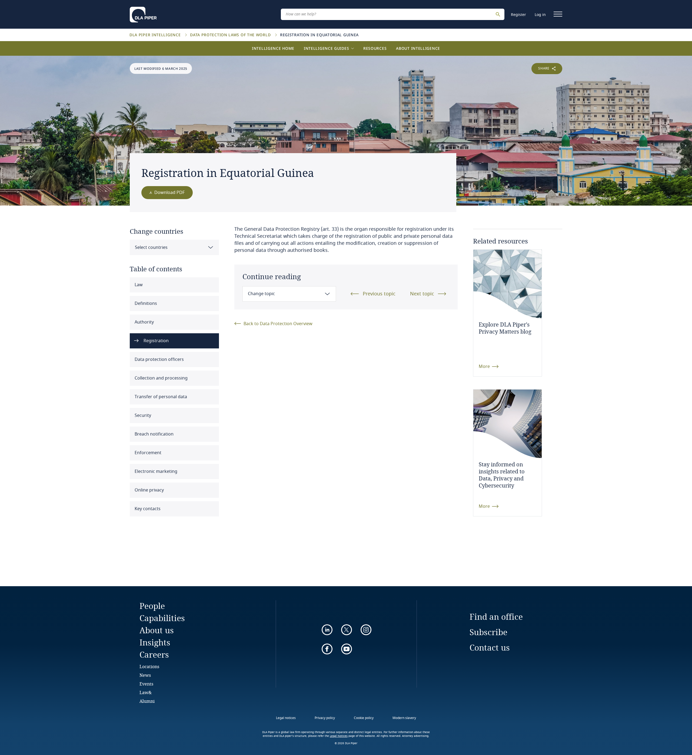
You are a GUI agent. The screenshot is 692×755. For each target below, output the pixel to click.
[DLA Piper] (143, 13)
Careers (154, 654)
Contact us (490, 647)
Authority (144, 322)
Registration (155, 341)
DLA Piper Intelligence (155, 34)
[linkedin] (327, 629)
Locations (149, 666)
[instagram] (366, 629)
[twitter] (346, 629)
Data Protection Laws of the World (231, 34)
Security (142, 415)
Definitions (145, 303)
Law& (145, 692)
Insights (154, 642)
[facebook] (327, 649)
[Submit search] (498, 14)
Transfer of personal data (160, 397)
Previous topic (379, 293)
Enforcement (147, 453)
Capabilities (162, 618)
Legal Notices (339, 736)
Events (146, 684)
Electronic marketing (155, 471)
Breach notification (154, 434)
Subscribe (488, 632)
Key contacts (147, 509)
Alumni (147, 701)
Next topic (422, 293)
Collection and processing (161, 378)
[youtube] (346, 649)
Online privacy (149, 490)
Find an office (496, 616)
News (145, 675)
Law (138, 285)
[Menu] (558, 14)
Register (518, 15)
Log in (540, 15)
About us (156, 630)
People (152, 606)
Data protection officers (159, 359)
